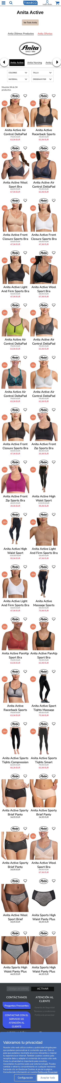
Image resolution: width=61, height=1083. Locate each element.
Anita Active (17, 62)
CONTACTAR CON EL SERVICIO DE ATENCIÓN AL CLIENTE (16, 1021)
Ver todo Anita (30, 22)
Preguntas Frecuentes (17, 1005)
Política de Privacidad (47, 1072)
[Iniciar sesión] (47, 3)
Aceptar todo (47, 1077)
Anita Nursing (34, 62)
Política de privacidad (44, 1015)
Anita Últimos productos (21, 33)
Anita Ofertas (45, 33)
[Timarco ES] (30, 2)
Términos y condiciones (44, 1011)
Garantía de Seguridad (45, 1007)
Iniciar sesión (47, 4)
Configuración (25, 1077)
